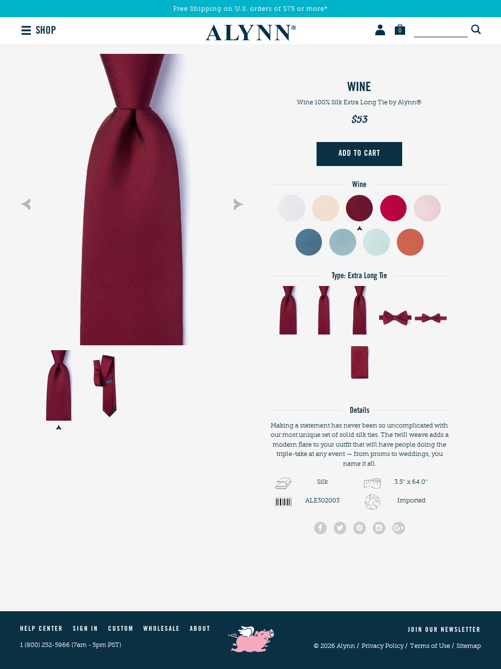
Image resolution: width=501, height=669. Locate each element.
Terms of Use (432, 645)
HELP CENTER (41, 629)
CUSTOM (121, 629)
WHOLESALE (161, 629)
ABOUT (200, 629)
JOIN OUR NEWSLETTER (444, 630)
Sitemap (468, 645)
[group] (132, 199)
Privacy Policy (385, 645)
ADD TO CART (359, 154)
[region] (132, 199)
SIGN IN (85, 629)
